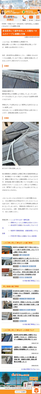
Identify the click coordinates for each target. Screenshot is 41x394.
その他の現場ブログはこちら (30, 369)
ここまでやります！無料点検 (20, 220)
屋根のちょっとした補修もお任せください (24, 222)
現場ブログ (11, 24)
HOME (4, 24)
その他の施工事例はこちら (31, 280)
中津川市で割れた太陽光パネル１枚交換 (24, 236)
